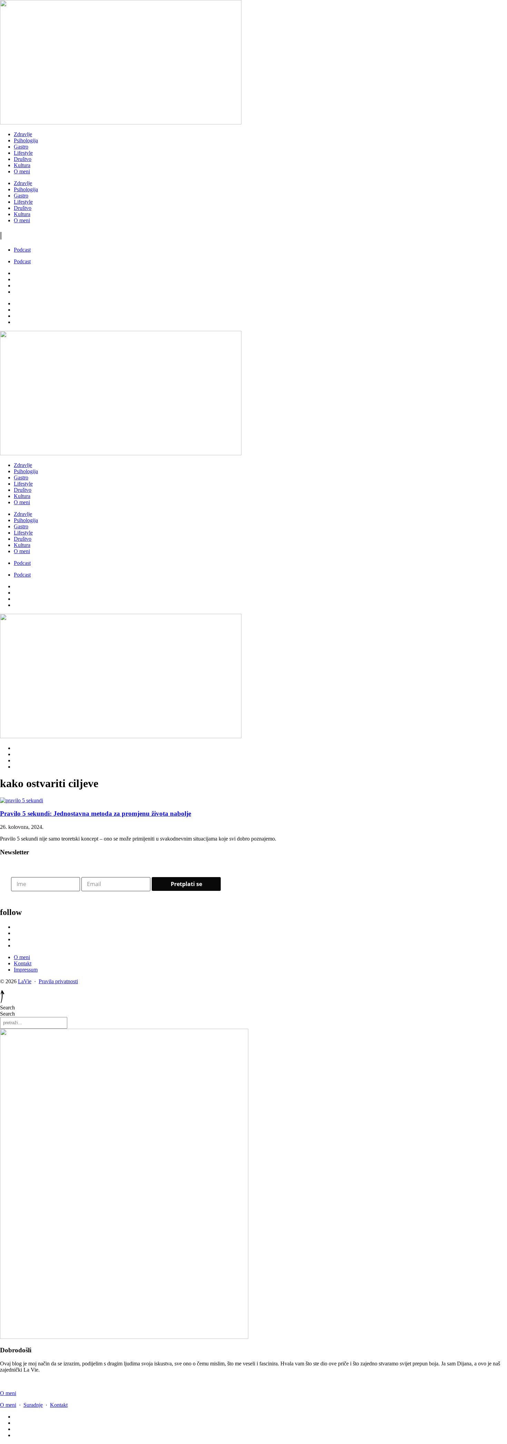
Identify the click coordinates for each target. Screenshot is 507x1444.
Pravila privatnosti (58, 981)
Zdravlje (23, 134)
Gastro (21, 147)
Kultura (22, 165)
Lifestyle (23, 153)
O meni (22, 171)
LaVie (24, 981)
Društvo (22, 159)
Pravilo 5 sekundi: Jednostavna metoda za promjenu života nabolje (95, 813)
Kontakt (59, 1405)
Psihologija (26, 140)
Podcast (22, 250)
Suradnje (33, 1405)
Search (7, 1007)
